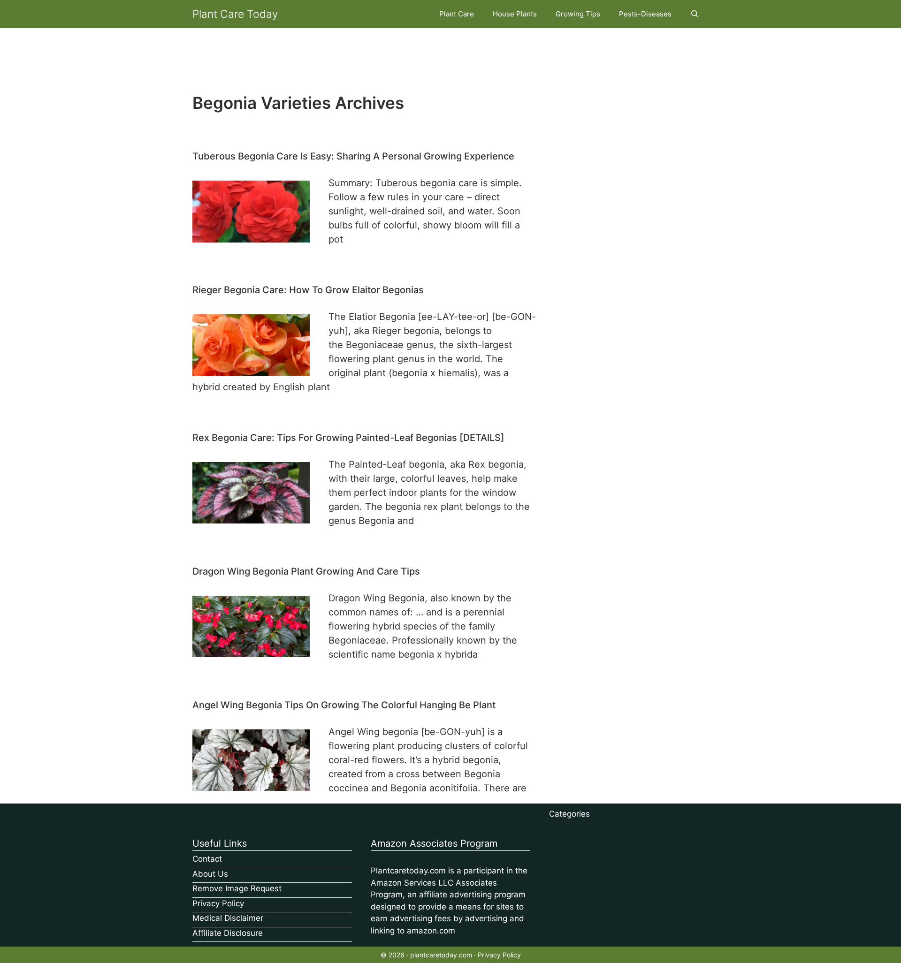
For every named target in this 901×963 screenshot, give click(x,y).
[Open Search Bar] (695, 14)
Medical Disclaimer (227, 918)
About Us (210, 874)
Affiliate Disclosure (227, 933)
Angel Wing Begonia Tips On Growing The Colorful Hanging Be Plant (344, 705)
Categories (569, 814)
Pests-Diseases (645, 13)
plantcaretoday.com (441, 955)
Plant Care (456, 13)
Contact (207, 859)
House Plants (515, 13)
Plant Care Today (235, 14)
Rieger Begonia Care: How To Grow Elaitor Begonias (308, 290)
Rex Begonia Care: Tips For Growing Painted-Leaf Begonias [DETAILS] (348, 437)
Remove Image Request (237, 888)
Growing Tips (578, 13)
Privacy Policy (218, 903)
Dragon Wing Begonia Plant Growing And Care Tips (306, 571)
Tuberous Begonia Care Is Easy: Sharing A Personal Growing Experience (353, 156)
